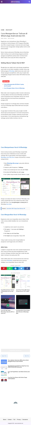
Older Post (27, 355)
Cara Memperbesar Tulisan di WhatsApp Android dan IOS (7, 291)
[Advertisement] (15, 16)
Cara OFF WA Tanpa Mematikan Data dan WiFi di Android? (7, 312)
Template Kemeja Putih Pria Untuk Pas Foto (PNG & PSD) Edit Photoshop (18, 366)
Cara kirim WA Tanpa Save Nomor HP (16, 208)
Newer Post (4, 355)
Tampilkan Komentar (15, 350)
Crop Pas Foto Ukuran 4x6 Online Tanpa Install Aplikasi (17, 378)
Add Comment (11, 38)
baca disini (9, 204)
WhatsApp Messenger (13, 163)
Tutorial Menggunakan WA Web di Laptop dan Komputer (14, 85)
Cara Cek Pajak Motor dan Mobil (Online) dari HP (19, 372)
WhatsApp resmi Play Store (7, 157)
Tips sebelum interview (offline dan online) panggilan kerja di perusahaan (18, 361)
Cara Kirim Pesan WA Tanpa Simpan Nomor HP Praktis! (23, 290)
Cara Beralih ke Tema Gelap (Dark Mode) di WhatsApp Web (23, 312)
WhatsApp (11, 71)
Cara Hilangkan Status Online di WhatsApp (14, 88)
